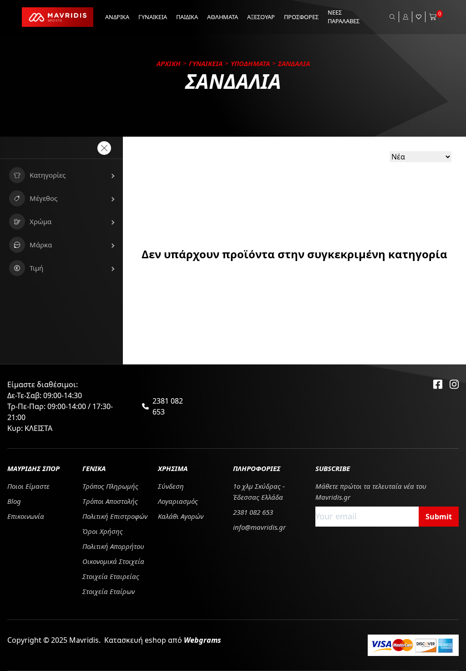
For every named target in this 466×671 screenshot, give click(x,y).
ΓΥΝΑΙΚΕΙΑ (152, 17)
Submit (438, 517)
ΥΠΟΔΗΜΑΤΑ (250, 63)
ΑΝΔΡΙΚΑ (117, 17)
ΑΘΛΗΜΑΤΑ (222, 17)
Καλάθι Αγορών (180, 516)
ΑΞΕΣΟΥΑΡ (261, 17)
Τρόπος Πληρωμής (110, 486)
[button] (61, 175)
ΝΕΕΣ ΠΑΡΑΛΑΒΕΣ (344, 16)
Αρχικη (169, 63)
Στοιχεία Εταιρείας (110, 576)
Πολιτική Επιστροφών (114, 516)
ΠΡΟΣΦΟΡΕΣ (301, 17)
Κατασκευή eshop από (162, 640)
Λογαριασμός (178, 501)
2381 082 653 (167, 406)
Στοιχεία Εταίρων (108, 591)
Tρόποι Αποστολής (110, 501)
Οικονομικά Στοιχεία (113, 561)
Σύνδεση (171, 486)
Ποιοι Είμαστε (28, 486)
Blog (14, 501)
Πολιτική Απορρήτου (113, 546)
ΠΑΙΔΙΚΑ (187, 17)
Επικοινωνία (25, 516)
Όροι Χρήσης (102, 531)
